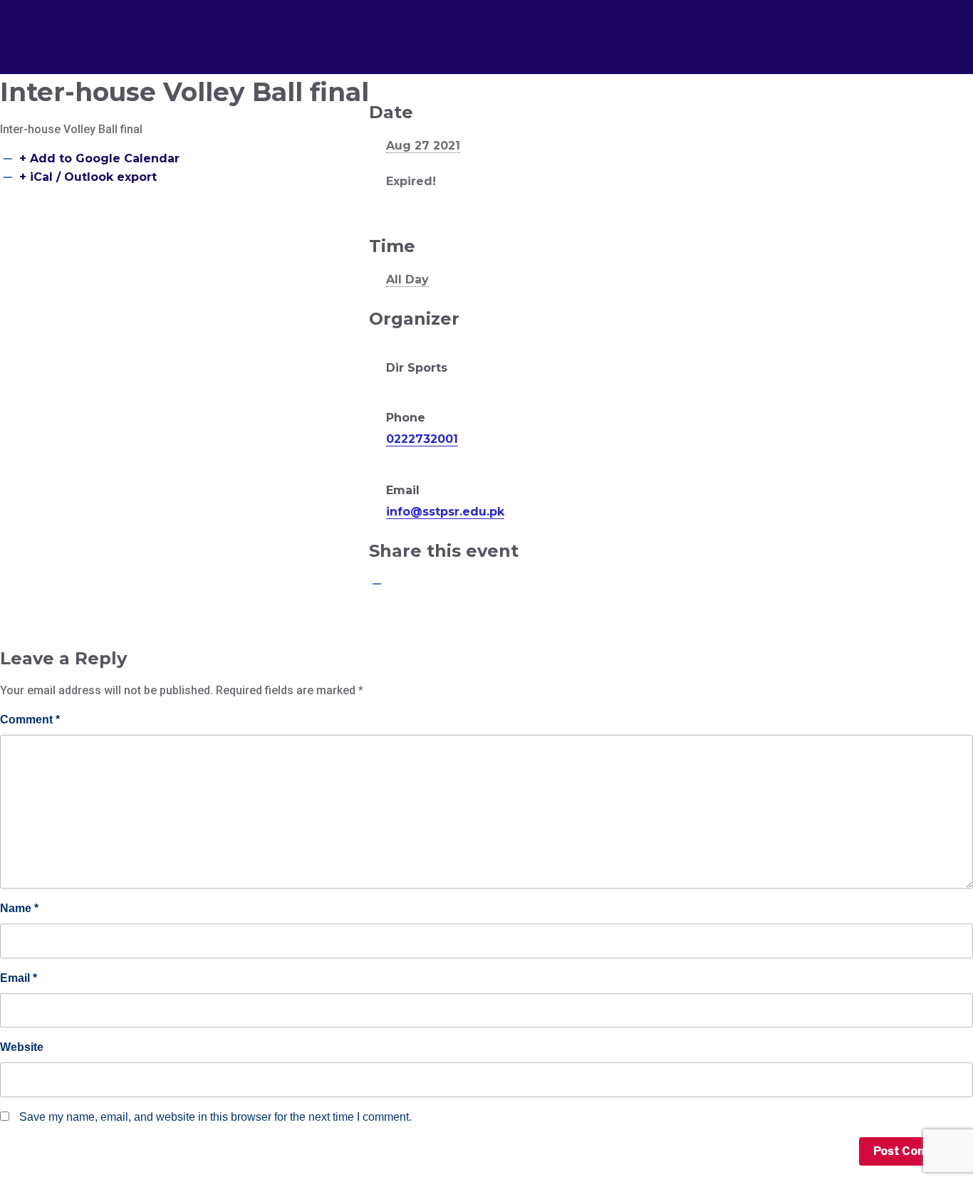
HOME (259, 27)
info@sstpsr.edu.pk (445, 511)
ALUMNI (709, 27)
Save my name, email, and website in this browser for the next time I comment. (215, 1117)
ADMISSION (421, 27)
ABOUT (333, 27)
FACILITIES (622, 27)
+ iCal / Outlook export (88, 177)
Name (19, 908)
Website (21, 1047)
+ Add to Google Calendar (99, 158)
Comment (30, 719)
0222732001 (422, 439)
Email (18, 978)
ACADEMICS (523, 27)
